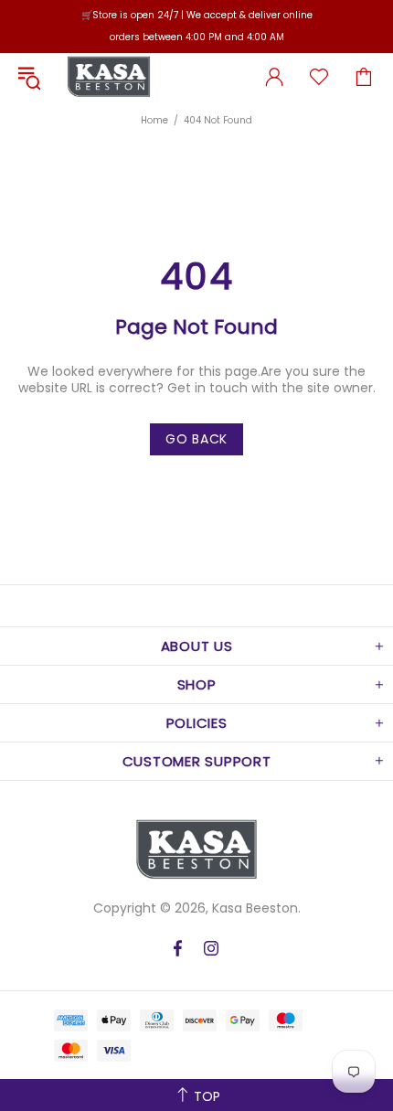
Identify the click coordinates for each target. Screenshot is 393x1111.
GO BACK (196, 439)
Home (154, 120)
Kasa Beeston (108, 77)
